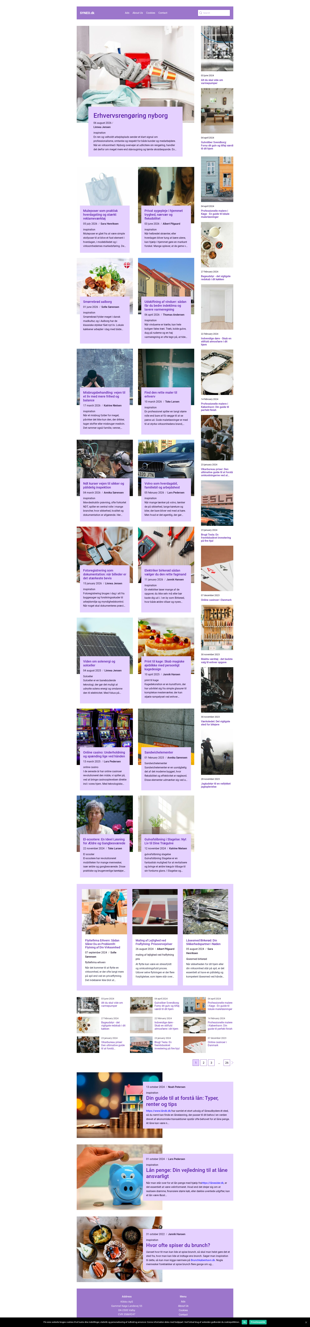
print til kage (152, 680)
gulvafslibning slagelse (158, 854)
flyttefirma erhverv (95, 962)
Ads (127, 12)
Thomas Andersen (173, 314)
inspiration (99, 132)
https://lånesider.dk (213, 1182)
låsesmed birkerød (196, 959)
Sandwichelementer (156, 763)
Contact (162, 12)
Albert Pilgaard (171, 223)
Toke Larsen (172, 401)
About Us (138, 12)
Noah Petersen (176, 1086)
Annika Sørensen (114, 492)
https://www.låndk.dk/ (159, 1110)
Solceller (88, 676)
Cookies (150, 12)
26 (226, 1062)
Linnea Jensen (102, 127)
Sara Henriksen (110, 223)
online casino (90, 767)
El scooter (88, 854)
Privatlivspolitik (258, 1322)
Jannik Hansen (175, 579)
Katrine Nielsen (113, 405)
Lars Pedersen (175, 492)
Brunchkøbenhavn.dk (203, 1260)
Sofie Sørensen (110, 306)
